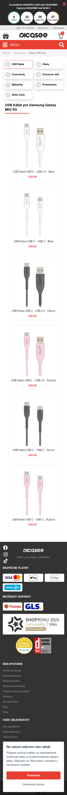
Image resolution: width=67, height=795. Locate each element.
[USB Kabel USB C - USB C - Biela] (33, 212)
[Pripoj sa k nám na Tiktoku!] (5, 560)
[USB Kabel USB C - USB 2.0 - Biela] (33, 142)
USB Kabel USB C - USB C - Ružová (33, 519)
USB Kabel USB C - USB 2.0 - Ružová (33, 380)
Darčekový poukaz (12, 670)
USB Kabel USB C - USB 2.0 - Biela (33, 171)
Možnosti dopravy (12, 675)
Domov (6, 52)
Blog (5, 706)
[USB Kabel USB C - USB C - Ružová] (33, 490)
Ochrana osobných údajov (16, 691)
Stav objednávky (11, 726)
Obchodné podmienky (14, 685)
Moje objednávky (11, 731)
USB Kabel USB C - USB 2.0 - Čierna (33, 311)
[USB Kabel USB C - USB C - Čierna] (33, 421)
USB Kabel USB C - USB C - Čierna (33, 450)
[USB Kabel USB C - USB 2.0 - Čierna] (33, 282)
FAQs (5, 711)
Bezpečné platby (11, 680)
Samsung (20, 52)
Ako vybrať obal (10, 701)
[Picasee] (33, 34)
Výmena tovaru (10, 736)
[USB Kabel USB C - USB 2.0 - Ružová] (33, 351)
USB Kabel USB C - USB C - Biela (33, 241)
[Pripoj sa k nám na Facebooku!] (5, 547)
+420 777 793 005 (24, 27)
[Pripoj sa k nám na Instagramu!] (5, 554)
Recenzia (7, 696)
